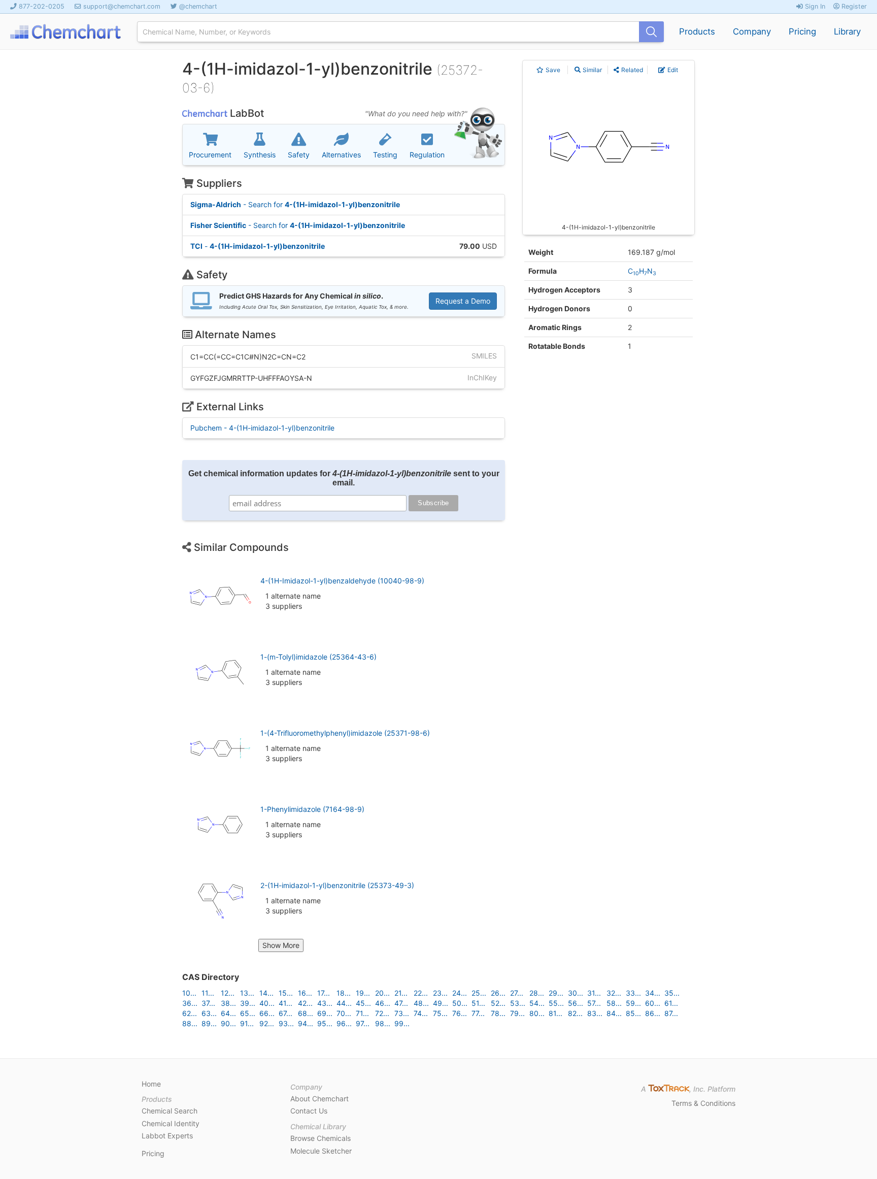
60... (652, 1003)
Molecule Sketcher (321, 1151)
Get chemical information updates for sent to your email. (343, 478)
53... (517, 1003)
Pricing (802, 31)
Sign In (814, 6)
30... (575, 993)
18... (343, 993)
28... (536, 993)
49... (440, 1003)
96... (344, 1023)
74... (421, 1013)
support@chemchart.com (121, 6)
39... (247, 1003)
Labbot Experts (167, 1135)
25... (478, 993)
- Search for (295, 204)
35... (672, 993)
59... (633, 1003)
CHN (642, 271)
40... (267, 1003)
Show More (280, 945)
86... (652, 1013)
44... (344, 1003)
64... (228, 1013)
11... (207, 993)
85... (633, 1013)
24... (459, 993)
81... (555, 1013)
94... (305, 1023)
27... (516, 993)
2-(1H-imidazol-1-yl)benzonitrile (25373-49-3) (337, 885)
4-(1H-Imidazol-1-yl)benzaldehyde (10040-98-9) (342, 580)
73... (401, 1013)
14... (266, 993)
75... (440, 1013)
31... (594, 993)
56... (575, 1003)
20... (382, 993)
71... (362, 1013)
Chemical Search (169, 1110)
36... (189, 1003)
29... (556, 993)
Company (752, 31)
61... (671, 1003)
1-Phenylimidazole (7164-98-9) (312, 809)
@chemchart (198, 6)
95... (324, 1023)
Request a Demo (462, 301)
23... (440, 993)
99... (402, 1023)
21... (401, 993)
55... (556, 1003)
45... (363, 1003)
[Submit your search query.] (651, 31)
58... (614, 1003)
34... (652, 993)
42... (305, 1003)
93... (286, 1023)
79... (517, 1013)
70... (343, 1013)
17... (323, 993)
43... (324, 1003)
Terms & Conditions (703, 1103)
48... (421, 1003)
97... (362, 1023)
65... (247, 1013)
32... (613, 993)
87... (671, 1013)
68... (305, 1013)
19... (363, 993)
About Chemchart (319, 1098)
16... (305, 993)
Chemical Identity (170, 1123)
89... (209, 1023)
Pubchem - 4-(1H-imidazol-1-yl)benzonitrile (262, 427)
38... (228, 1003)
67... (285, 1013)
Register (853, 6)
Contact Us (308, 1110)
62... (189, 1013)
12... (227, 993)
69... (324, 1013)
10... (189, 993)
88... (189, 1023)
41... (285, 1003)
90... (228, 1023)
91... (247, 1023)
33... (633, 993)
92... (266, 1023)
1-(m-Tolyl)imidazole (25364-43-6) (318, 656)
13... (247, 993)
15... (286, 993)
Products (697, 31)
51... (478, 1003)
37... (208, 1003)
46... (382, 1003)
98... (382, 1023)
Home (151, 1083)
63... (209, 1013)
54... (537, 1003)
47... (401, 1003)
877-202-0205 (41, 6)
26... (498, 993)
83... (594, 1013)
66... (267, 1013)
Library (847, 31)
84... (614, 1013)
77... (478, 1013)
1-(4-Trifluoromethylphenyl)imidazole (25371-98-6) (345, 733)
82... (575, 1013)
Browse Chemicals (320, 1138)
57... (594, 1003)
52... (498, 1003)
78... (498, 1013)
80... (537, 1013)
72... (382, 1013)
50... (459, 1003)
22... (421, 993)
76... (459, 1013)
